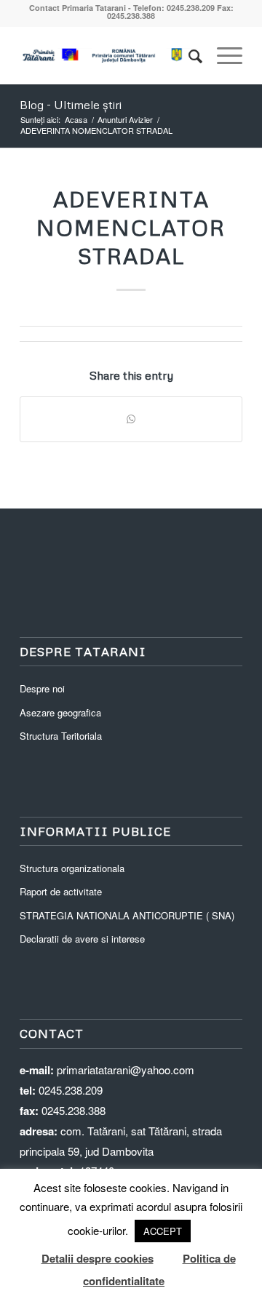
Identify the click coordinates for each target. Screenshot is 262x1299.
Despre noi (42, 688)
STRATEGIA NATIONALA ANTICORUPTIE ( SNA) (127, 915)
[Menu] (222, 55)
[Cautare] (188, 55)
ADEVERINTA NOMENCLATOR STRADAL (131, 227)
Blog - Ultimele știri (71, 104)
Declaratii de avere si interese (82, 939)
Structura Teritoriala (61, 736)
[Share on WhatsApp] (131, 419)
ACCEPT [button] (162, 1231)
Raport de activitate (61, 891)
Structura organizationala (72, 868)
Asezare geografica (60, 712)
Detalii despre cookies (97, 1258)
